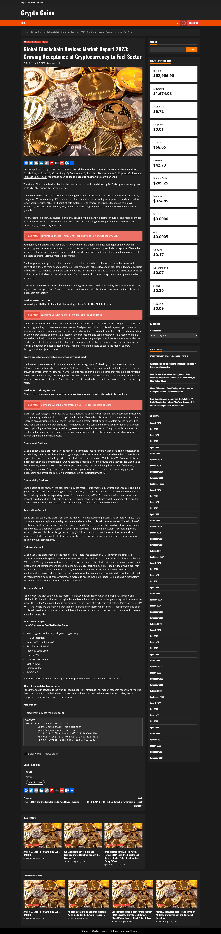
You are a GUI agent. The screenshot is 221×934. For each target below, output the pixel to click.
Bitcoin (27, 42)
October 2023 (156, 623)
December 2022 (156, 678)
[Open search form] (178, 22)
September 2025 (157, 483)
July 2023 (154, 636)
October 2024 (156, 550)
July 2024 (154, 569)
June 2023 (154, 642)
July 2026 (154, 429)
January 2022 (155, 745)
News (45, 42)
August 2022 (155, 703)
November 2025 (156, 477)
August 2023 (155, 629)
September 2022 (157, 696)
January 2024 (155, 605)
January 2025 (155, 532)
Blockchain (36, 42)
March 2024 (155, 593)
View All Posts (35, 782)
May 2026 (154, 441)
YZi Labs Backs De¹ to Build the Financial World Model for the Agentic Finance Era (82, 855)
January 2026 (155, 465)
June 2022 (154, 715)
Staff (28, 63)
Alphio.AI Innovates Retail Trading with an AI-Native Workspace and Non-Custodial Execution (171, 390)
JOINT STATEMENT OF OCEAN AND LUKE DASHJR (41, 853)
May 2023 (154, 648)
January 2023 (155, 672)
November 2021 (156, 757)
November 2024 (156, 544)
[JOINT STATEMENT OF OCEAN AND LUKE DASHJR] (43, 835)
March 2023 (155, 660)
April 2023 (154, 654)
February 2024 (156, 599)
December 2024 (156, 538)
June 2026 (154, 435)
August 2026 (155, 422)
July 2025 (154, 496)
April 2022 (154, 727)
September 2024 (157, 556)
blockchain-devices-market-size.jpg (45, 712)
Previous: (51, 800)
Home (23, 22)
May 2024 (154, 581)
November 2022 (156, 684)
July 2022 (154, 709)
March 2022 (155, 733)
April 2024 (154, 587)
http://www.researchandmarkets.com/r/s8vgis (96, 678)
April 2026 (154, 447)
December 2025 (156, 471)
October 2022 (156, 690)
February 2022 (156, 739)
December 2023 (156, 611)
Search (153, 42)
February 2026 (156, 459)
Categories (155, 330)
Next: (113, 801)
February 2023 (156, 666)
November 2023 (156, 617)
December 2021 (156, 751)
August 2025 (155, 489)
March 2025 (155, 520)
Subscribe (193, 22)
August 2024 (155, 563)
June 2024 (154, 575)
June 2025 (154, 502)
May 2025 (154, 508)
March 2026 (155, 453)
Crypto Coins (37, 12)
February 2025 (156, 526)
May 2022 (154, 721)
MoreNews (120, 931)
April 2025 (154, 514)
